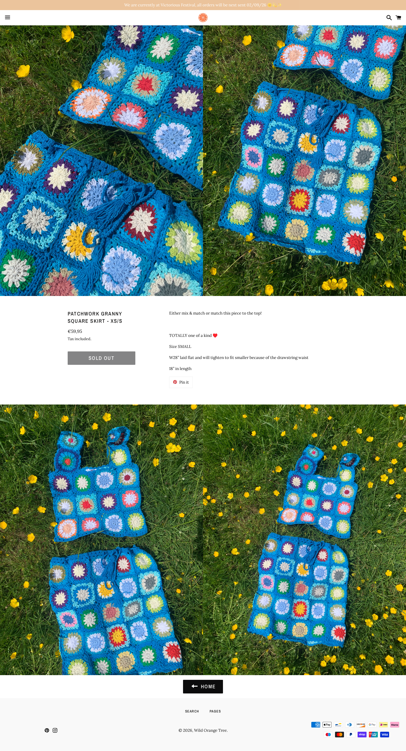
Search (192, 711)
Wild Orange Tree (210, 730)
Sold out (101, 358)
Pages (215, 711)
